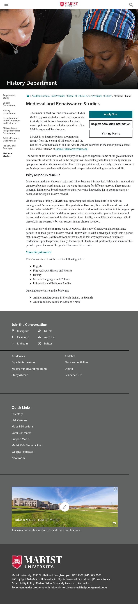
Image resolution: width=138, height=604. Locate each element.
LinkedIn (22, 343)
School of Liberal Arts (78, 95)
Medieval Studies (7, 154)
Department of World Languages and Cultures (11, 120)
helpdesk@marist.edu (94, 587)
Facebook (23, 337)
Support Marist (20, 439)
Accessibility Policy (23, 583)
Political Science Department (11, 139)
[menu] (5, 5)
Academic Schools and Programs (48, 95)
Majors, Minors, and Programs (29, 368)
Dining (69, 368)
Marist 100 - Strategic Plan (27, 445)
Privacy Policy (101, 579)
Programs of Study (9, 96)
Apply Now (111, 114)
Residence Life (73, 375)
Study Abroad (20, 375)
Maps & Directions (22, 426)
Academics (18, 356)
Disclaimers (84, 579)
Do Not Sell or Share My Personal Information (63, 583)
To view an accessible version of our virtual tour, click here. (46, 530)
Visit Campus (19, 420)
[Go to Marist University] (69, 5)
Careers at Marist (21, 432)
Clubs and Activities (76, 362)
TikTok (48, 331)
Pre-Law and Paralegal (9, 147)
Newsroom (18, 458)
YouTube (49, 337)
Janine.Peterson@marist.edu (72, 149)
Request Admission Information (110, 124)
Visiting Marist (111, 133)
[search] (132, 4)
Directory (17, 414)
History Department (9, 111)
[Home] (28, 95)
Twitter (48, 343)
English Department (9, 104)
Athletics (70, 356)
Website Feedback (22, 451)
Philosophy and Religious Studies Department (11, 131)
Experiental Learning (24, 362)
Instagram (23, 331)
